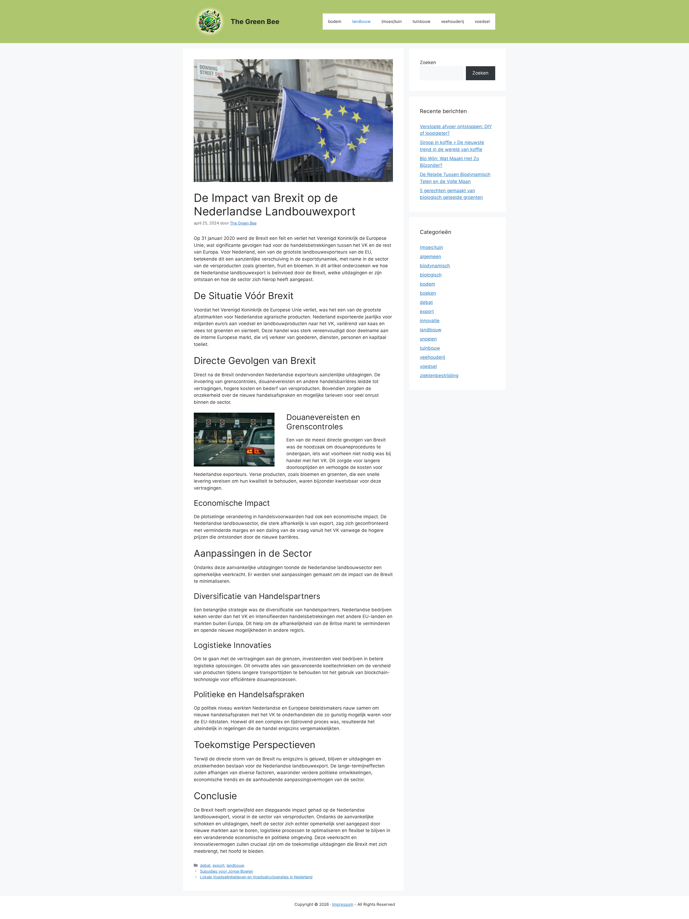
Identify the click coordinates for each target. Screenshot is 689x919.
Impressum (342, 904)
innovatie (430, 320)
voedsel (482, 21)
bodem (334, 21)
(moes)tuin (391, 21)
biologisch (431, 275)
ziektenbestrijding (439, 375)
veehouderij (452, 21)
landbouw (361, 21)
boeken (428, 293)
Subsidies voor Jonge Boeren (226, 871)
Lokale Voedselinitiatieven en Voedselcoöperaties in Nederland (256, 877)
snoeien (428, 339)
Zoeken (428, 62)
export (218, 865)
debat (205, 865)
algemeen (430, 256)
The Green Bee (255, 21)
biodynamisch (435, 265)
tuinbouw (421, 21)
